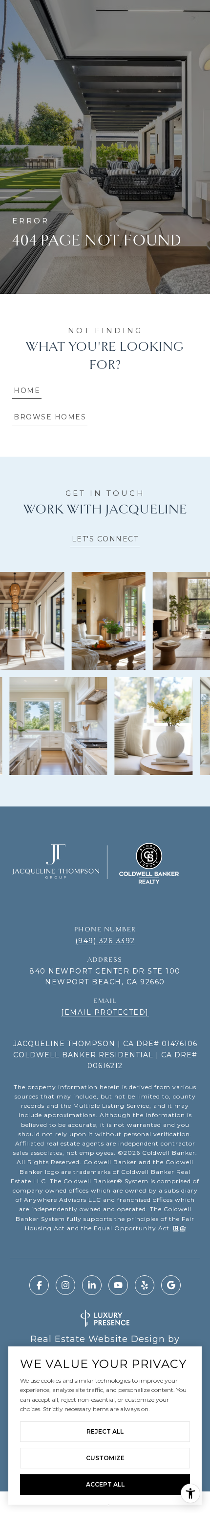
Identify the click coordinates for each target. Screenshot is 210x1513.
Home (27, 390)
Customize (105, 1458)
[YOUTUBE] (118, 1285)
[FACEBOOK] (39, 1285)
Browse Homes (50, 417)
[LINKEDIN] (92, 1285)
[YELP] (144, 1285)
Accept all (105, 1484)
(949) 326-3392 (105, 940)
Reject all (105, 1431)
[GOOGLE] (171, 1285)
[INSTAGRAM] (65, 1285)
